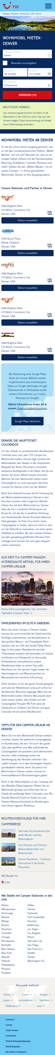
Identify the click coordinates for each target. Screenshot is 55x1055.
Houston (32, 921)
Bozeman (6, 929)
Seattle (31, 952)
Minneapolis (8, 940)
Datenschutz (11, 1036)
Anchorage (7, 913)
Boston (5, 925)
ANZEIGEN (27, 94)
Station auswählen (28, 220)
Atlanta (5, 917)
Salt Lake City (35, 940)
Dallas (31, 905)
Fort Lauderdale (36, 917)
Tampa (31, 956)
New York (6, 952)
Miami (31, 936)
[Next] (46, 588)
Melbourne (12, 1005)
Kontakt (9, 1025)
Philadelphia (8, 964)
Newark (5, 956)
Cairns (25, 994)
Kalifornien (33, 925)
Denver (31, 909)
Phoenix (5, 968)
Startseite (6, 14)
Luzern (6, 1000)
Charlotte (6, 933)
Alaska (4, 905)
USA (7, 882)
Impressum (10, 1019)
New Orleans (8, 948)
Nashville (6, 944)
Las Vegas (33, 929)
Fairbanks (33, 913)
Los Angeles (34, 933)
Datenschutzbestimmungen (32, 408)
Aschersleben (25, 1000)
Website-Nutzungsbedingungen (18, 1041)
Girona (7, 994)
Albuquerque (8, 909)
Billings (5, 921)
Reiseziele (14, 14)
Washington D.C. (37, 960)
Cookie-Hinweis (12, 1030)
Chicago (5, 936)
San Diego (33, 944)
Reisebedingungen (13, 1046)
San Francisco (35, 948)
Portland (6, 972)
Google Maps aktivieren (27, 421)
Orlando (5, 960)
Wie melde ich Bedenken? (16, 1052)
